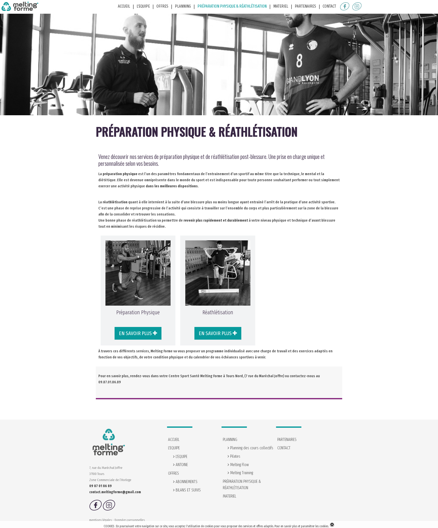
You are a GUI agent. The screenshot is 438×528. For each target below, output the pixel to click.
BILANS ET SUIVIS (188, 490)
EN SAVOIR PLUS (136, 333)
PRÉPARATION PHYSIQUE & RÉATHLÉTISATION (232, 6)
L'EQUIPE (181, 456)
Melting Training (241, 472)
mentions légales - (102, 520)
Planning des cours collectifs (251, 448)
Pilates (234, 456)
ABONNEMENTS (186, 481)
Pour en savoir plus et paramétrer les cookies (301, 526)
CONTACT (329, 6)
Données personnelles (130, 520)
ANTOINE (181, 464)
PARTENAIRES (305, 6)
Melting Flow (239, 464)
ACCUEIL (124, 6)
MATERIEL (280, 6)
